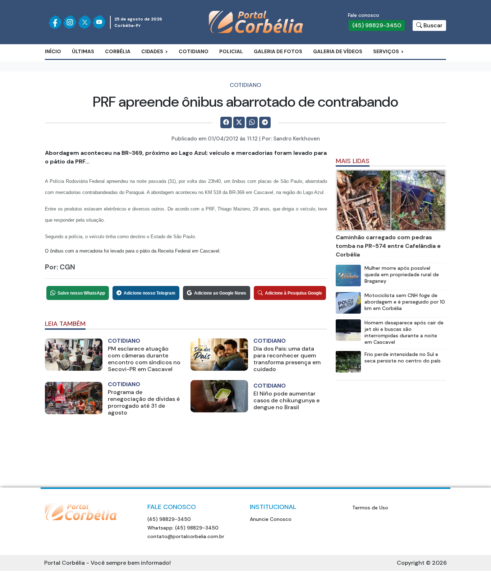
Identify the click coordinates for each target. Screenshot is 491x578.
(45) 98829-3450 (376, 25)
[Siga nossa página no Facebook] (55, 22)
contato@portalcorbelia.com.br (185, 536)
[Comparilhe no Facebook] (226, 122)
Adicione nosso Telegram (149, 293)
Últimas (83, 51)
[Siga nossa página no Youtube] (99, 22)
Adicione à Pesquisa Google (293, 293)
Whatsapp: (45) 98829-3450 (183, 527)
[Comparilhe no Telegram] (265, 122)
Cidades (152, 51)
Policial (231, 51)
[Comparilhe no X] (239, 122)
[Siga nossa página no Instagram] (70, 22)
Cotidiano (193, 51)
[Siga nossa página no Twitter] (84, 22)
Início (53, 51)
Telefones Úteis (402, 73)
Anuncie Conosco (271, 519)
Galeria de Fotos (278, 51)
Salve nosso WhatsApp (81, 293)
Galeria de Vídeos (337, 51)
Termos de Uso (370, 507)
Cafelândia (164, 73)
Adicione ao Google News (220, 293)
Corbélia (117, 51)
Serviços (386, 51)
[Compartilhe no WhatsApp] (252, 122)
